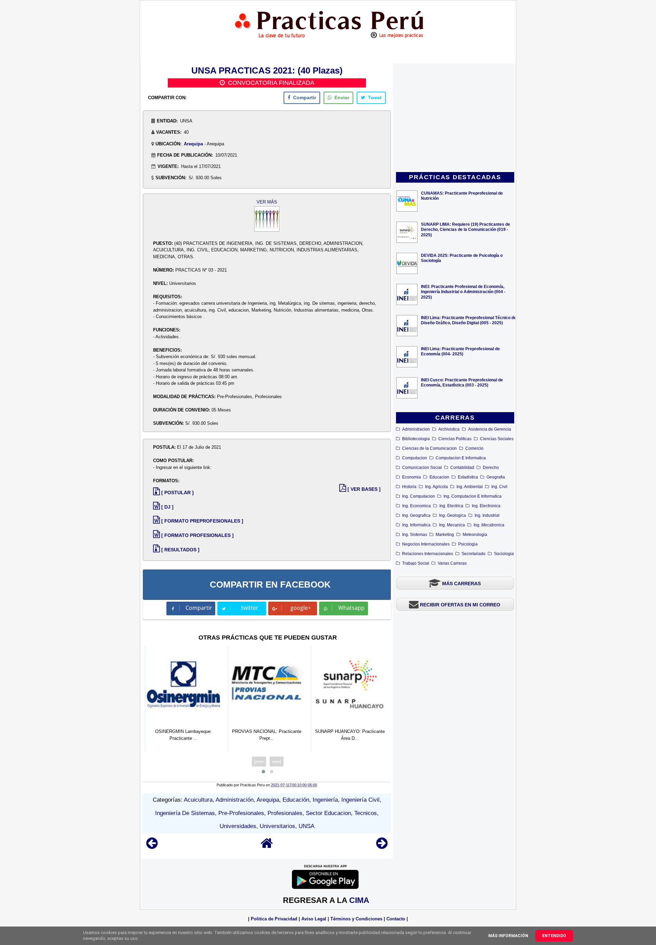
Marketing (445, 534)
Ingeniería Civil (360, 800)
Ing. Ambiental (469, 486)
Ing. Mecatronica (489, 525)
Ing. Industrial (487, 515)
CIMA (359, 900)
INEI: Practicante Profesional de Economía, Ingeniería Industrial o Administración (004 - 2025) (463, 291)
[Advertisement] (455, 118)
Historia (409, 486)
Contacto (395, 918)
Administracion (416, 429)
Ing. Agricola (436, 486)
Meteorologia (475, 534)
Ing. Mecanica (452, 525)
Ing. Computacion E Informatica (472, 496)
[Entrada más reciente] (152, 846)
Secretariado (474, 553)
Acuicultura (198, 800)
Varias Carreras (452, 563)
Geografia (496, 477)
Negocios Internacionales (426, 544)
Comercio (474, 448)
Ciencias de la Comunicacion (429, 448)
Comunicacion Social (422, 467)
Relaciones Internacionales (427, 553)
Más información (508, 935)
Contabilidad (462, 467)
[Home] (267, 846)
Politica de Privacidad (274, 918)
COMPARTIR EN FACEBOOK (270, 584)
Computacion (414, 458)
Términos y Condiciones (356, 918)
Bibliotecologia (416, 438)
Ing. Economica (416, 505)
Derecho (491, 467)
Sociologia (504, 553)
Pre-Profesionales (241, 813)
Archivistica (449, 429)
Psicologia (468, 544)
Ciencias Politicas (455, 438)
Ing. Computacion (418, 496)
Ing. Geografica (416, 515)
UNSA (306, 826)
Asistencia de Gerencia (489, 429)
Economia (411, 477)
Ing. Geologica (452, 515)
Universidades (238, 826)
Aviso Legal (313, 918)
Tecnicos (365, 813)
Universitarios (277, 826)
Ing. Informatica (416, 525)
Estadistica (468, 477)
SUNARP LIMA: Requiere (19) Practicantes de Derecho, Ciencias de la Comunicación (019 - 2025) (465, 229)
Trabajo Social (415, 563)
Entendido (554, 935)
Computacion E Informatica (461, 458)
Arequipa (193, 143)
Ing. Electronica (486, 505)
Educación (296, 800)
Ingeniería (325, 800)
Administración (235, 800)
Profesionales (285, 813)
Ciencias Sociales (497, 438)
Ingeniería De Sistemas (185, 813)
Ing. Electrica (451, 505)
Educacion (439, 477)
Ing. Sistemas (414, 534)
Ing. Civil (499, 486)
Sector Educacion (328, 813)
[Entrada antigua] (381, 846)
